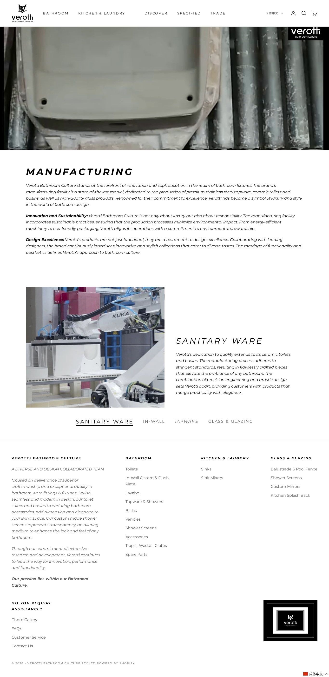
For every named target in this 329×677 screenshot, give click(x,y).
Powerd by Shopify (116, 663)
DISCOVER (156, 13)
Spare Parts (136, 554)
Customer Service (29, 637)
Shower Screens (141, 528)
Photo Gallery (24, 619)
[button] (316, 674)
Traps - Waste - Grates (146, 545)
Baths (131, 510)
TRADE (218, 13)
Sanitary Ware (104, 421)
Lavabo (132, 493)
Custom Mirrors (285, 486)
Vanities (133, 519)
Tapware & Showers (144, 501)
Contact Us (22, 646)
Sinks (206, 469)
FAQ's (17, 628)
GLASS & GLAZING (230, 421)
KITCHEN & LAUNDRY (101, 13)
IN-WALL (154, 421)
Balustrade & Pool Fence (294, 469)
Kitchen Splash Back (290, 495)
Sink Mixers (212, 478)
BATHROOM (56, 13)
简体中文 (272, 13)
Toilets (131, 469)
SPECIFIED (189, 13)
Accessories (136, 537)
